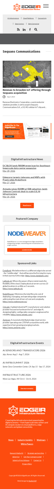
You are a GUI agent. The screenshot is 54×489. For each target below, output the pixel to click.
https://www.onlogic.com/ (21, 315)
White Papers (27, 444)
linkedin (24, 29)
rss (18, 29)
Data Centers (19, 24)
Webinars (41, 440)
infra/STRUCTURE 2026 (19, 376)
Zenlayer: (7, 320)
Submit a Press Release (21, 460)
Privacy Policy (27, 464)
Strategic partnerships (35, 453)
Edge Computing (33, 24)
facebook (30, 29)
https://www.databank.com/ (37, 276)
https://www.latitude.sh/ (13, 289)
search (36, 29)
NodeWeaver (8, 294)
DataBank (7, 271)
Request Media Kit (16, 453)
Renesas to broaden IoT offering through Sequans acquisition (27, 91)
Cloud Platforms (28, 18)
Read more (27, 205)
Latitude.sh (7, 281)
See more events (27, 388)
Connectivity (42, 18)
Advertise (16, 457)
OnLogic (6, 307)
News (11, 440)
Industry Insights (25, 440)
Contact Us (37, 460)
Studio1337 (32, 481)
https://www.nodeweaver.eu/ (15, 302)
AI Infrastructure (13, 18)
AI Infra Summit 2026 (27, 364)
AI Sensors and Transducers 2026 (24, 352)
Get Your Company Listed (33, 457)
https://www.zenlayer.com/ (14, 327)
